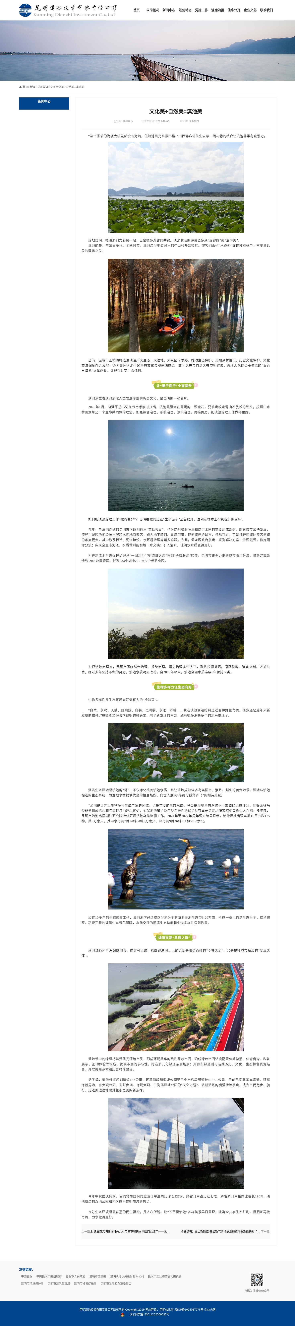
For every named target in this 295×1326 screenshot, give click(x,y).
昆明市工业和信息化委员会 (165, 1276)
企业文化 (250, 10)
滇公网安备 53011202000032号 (149, 1314)
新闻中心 (169, 10)
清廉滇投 (217, 10)
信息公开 (234, 10)
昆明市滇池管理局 (59, 1283)
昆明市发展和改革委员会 (116, 1283)
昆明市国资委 (97, 1276)
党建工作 (201, 10)
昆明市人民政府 (75, 1276)
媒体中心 (48, 86)
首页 (136, 10)
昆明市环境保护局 (32, 1283)
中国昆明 (26, 1276)
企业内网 (210, 1309)
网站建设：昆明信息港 (159, 1309)
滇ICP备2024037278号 (188, 1309)
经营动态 (185, 10)
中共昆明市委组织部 (49, 1276)
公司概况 (152, 10)
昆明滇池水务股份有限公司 (127, 1276)
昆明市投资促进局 (85, 1283)
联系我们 (266, 10)
